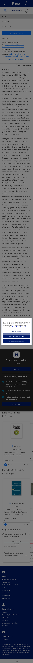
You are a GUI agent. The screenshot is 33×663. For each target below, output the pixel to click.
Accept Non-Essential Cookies (16, 336)
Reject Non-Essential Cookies (16, 341)
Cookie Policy (23, 326)
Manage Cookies (16, 331)
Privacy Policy (16, 326)
